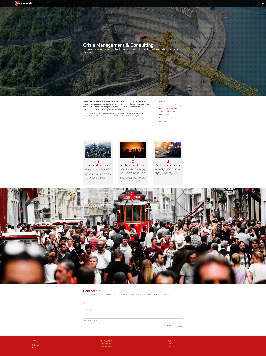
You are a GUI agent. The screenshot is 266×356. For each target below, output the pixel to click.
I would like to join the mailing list (92, 320)
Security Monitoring (105, 341)
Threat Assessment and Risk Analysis (172, 105)
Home (170, 341)
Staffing (163, 121)
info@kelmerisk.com (37, 347)
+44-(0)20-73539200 (38, 349)
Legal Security (165, 114)
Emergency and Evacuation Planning (171, 111)
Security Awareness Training (169, 108)
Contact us (171, 345)
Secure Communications (106, 346)
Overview (163, 101)
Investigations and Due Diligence (170, 118)
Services (170, 343)
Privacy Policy (172, 346)
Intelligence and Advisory (106, 343)
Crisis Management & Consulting (108, 345)
